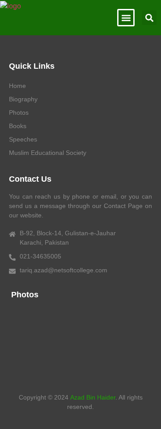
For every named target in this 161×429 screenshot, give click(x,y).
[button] (126, 17)
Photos (19, 112)
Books (17, 125)
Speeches (23, 139)
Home (17, 85)
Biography (23, 99)
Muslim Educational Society (47, 152)
